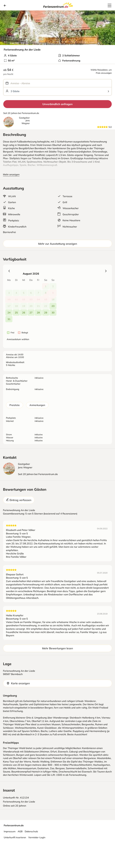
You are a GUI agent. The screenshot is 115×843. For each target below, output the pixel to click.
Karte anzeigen (20, 683)
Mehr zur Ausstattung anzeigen (57, 243)
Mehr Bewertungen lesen (57, 648)
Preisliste (14, 405)
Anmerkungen (37, 405)
